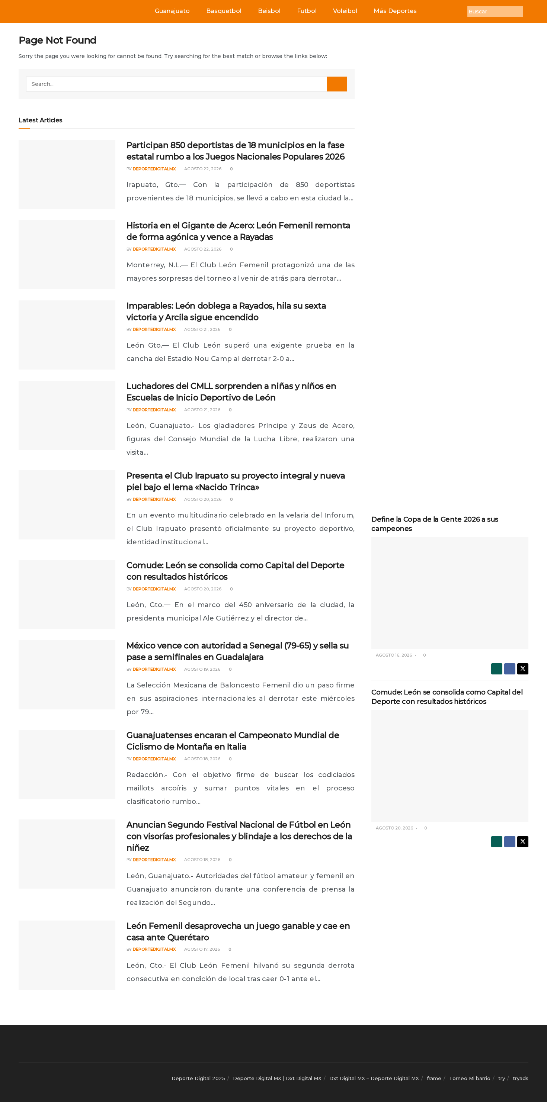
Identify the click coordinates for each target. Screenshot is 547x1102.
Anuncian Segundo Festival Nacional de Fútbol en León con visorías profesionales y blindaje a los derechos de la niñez (239, 836)
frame (434, 1078)
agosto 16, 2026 (393, 655)
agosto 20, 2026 (202, 499)
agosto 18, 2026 (201, 758)
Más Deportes (395, 10)
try (501, 1078)
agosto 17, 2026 (201, 949)
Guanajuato (172, 10)
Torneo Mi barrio (469, 1078)
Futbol (307, 10)
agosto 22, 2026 (202, 168)
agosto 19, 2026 (201, 669)
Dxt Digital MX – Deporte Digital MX (374, 1078)
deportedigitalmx (154, 168)
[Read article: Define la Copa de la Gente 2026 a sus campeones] (449, 593)
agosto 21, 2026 (201, 329)
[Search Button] (337, 84)
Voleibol (345, 10)
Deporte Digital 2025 (198, 1078)
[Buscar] (528, 11)
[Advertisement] (450, 145)
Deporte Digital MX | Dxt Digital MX (277, 1078)
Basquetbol (223, 10)
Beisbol (269, 10)
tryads (520, 1078)
